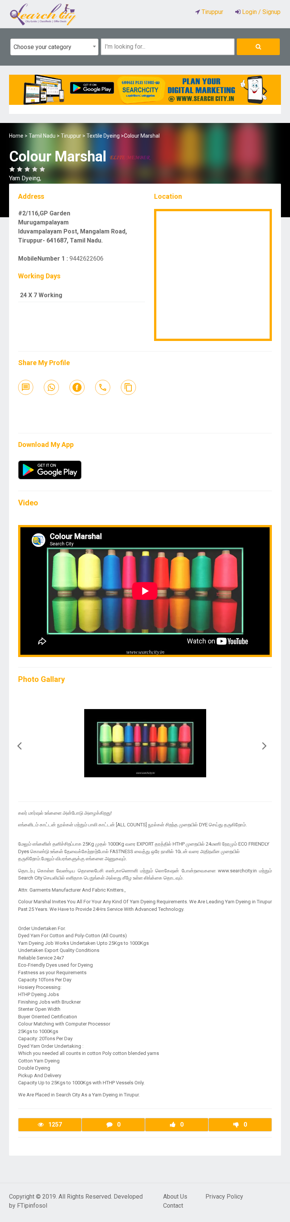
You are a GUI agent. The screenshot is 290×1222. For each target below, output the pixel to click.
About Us (175, 1196)
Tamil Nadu (42, 136)
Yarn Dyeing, (25, 178)
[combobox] (54, 46)
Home (16, 136)
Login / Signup (261, 11)
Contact (173, 1205)
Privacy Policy (224, 1196)
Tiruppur (71, 136)
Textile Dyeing (103, 136)
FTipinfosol (32, 1205)
